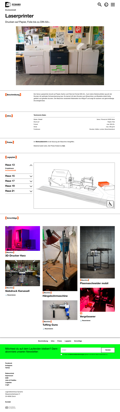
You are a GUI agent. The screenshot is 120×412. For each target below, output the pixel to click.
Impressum (9, 376)
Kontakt (8, 402)
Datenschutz (9, 373)
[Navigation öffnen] (113, 5)
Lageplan (8, 382)
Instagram (8, 365)
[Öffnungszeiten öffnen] (106, 5)
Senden (108, 350)
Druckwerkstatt (10, 10)
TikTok (7, 368)
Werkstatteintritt (41, 142)
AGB (6, 378)
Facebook (8, 363)
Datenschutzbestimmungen (76, 354)
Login (7, 385)
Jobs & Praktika (10, 380)
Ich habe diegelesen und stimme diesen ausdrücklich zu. (85, 354)
